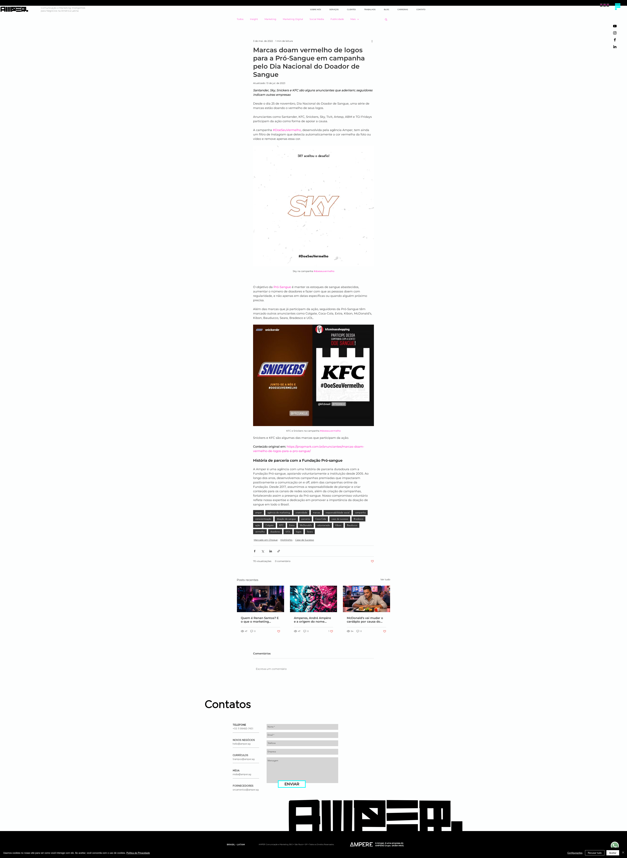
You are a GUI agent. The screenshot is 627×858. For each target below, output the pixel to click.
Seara (310, 531)
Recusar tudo (595, 852)
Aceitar (612, 852)
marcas (316, 512)
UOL (288, 531)
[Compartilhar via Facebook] (254, 551)
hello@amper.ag (241, 744)
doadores (275, 531)
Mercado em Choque (266, 539)
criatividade (301, 512)
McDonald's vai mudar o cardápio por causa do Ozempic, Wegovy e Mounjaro (365, 619)
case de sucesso (339, 518)
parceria (305, 518)
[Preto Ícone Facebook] (615, 40)
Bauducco (352, 525)
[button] (617, 6)
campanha (360, 512)
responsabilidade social (337, 512)
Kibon (338, 525)
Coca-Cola (320, 518)
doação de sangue (286, 518)
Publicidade (337, 19)
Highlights (286, 539)
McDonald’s (306, 525)
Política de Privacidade (138, 852)
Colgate (269, 525)
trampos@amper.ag (244, 759)
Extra (291, 525)
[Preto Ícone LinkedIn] (615, 46)
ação (257, 525)
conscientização (263, 518)
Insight (254, 19)
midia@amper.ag (242, 774)
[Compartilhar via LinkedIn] (270, 551)
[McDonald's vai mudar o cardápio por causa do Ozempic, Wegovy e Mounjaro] (366, 599)
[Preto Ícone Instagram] (615, 33)
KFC (281, 525)
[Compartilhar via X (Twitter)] (262, 551)
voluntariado (323, 525)
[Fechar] (623, 852)
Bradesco (358, 518)
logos (298, 531)
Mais (353, 19)
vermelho (260, 531)
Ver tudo (385, 579)
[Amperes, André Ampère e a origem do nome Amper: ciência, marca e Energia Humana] (313, 599)
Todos (240, 19)
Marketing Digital (293, 19)
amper (258, 512)
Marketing (270, 19)
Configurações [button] (574, 852)
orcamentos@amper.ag (246, 790)
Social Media (317, 19)
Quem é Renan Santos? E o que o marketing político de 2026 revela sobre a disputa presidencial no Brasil (260, 619)
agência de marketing (278, 512)
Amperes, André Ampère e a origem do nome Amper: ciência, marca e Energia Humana (312, 619)
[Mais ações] (372, 41)
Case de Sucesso (304, 539)
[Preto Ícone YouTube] (615, 26)
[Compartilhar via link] (278, 551)
